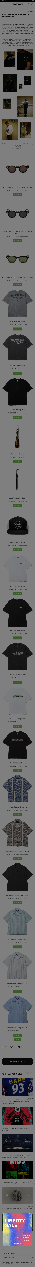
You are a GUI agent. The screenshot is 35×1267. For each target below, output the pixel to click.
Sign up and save (8, 1257)
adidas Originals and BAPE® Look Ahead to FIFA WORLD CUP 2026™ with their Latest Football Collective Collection (16, 1101)
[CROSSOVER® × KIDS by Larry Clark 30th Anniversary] (17, 1170)
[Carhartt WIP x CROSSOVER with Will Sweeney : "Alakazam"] (17, 1116)
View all (29, 1073)
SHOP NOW (27, 1241)
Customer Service (8, 1253)
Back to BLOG (18, 1061)
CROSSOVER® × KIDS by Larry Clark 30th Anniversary (17, 1183)
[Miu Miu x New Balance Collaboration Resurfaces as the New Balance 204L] (17, 1195)
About (4, 1249)
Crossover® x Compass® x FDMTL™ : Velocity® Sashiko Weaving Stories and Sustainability (15, 1156)
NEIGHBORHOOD (17, 33)
